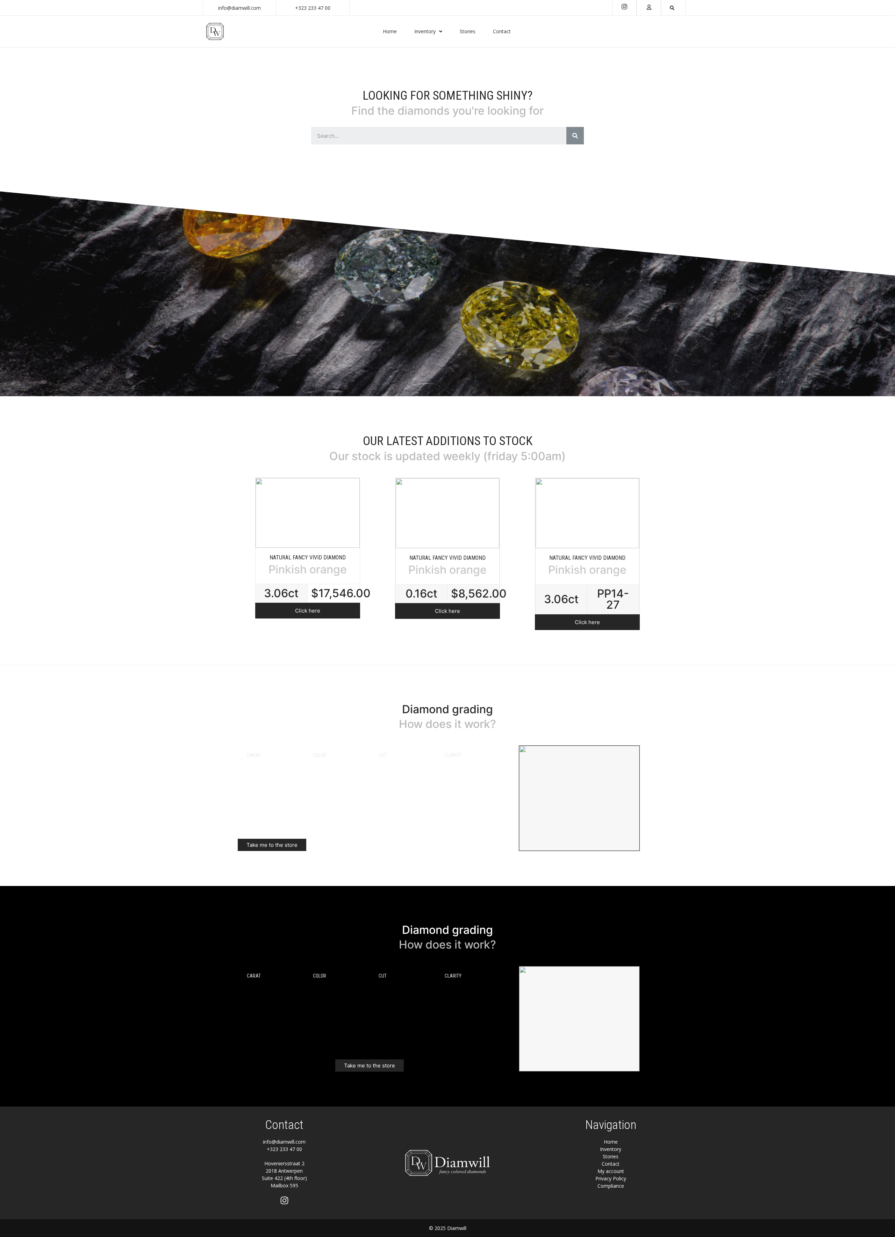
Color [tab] (319, 755)
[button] (307, 610)
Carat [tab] (254, 755)
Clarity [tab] (453, 755)
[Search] (575, 135)
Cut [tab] (383, 755)
